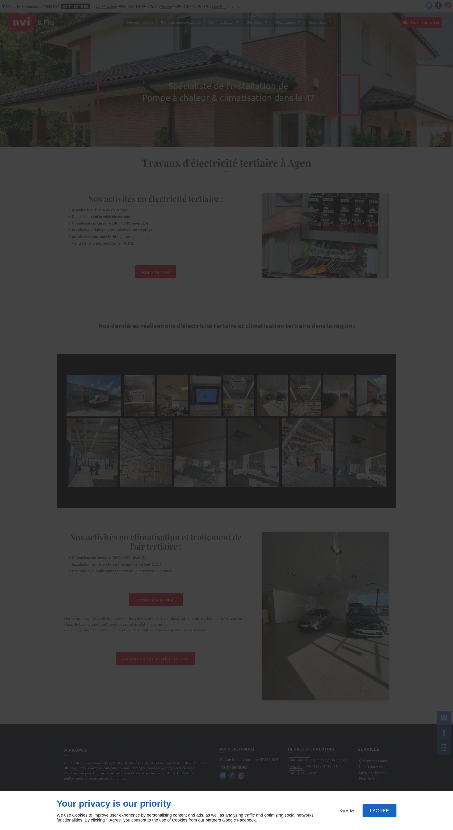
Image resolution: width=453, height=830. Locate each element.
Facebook (246, 820)
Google (229, 820)
